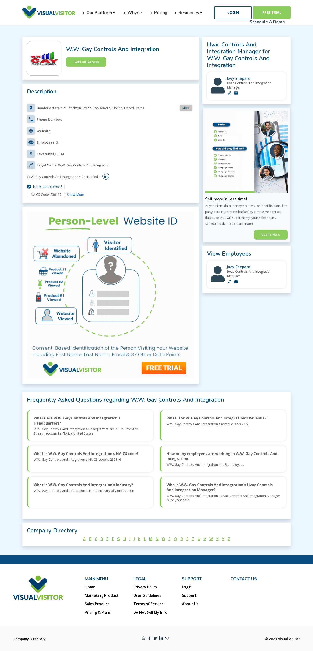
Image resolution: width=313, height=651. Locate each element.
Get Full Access (86, 62)
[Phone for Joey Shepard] (229, 93)
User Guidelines (147, 595)
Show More (75, 194)
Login (233, 12)
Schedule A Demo (267, 22)
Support (189, 595)
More (186, 108)
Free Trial (271, 12)
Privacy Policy (145, 586)
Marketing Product (102, 595)
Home (90, 586)
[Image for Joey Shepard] (218, 92)
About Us (190, 603)
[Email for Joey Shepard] (236, 93)
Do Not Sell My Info (150, 612)
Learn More (270, 234)
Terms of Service (148, 603)
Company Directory (29, 638)
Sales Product (97, 603)
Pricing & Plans (98, 612)
